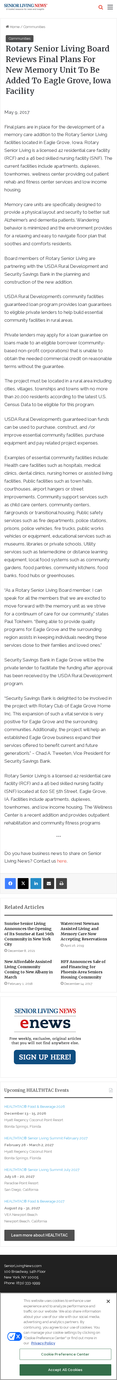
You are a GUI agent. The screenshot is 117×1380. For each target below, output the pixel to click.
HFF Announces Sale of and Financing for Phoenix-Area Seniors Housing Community (83, 969)
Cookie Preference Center (65, 1354)
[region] (58, 1336)
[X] (23, 883)
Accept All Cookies (65, 1370)
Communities (34, 27)
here (62, 861)
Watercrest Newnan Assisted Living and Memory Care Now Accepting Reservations (84, 931)
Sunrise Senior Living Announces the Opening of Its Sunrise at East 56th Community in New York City (29, 934)
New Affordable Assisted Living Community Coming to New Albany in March (28, 969)
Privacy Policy (43, 1343)
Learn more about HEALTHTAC (39, 1235)
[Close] (108, 1301)
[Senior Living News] (26, 7)
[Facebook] (10, 883)
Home (14, 27)
